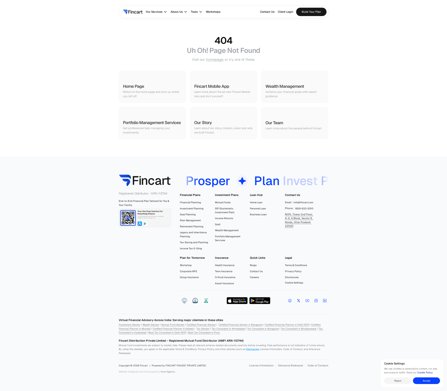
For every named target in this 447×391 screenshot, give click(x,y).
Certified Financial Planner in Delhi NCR (287, 324)
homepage (214, 59)
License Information (261, 365)
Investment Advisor (129, 324)
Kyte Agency (168, 371)
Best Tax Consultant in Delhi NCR (167, 332)
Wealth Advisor (150, 324)
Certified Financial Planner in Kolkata (173, 328)
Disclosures (252, 349)
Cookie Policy (425, 372)
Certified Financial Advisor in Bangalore (241, 324)
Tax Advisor (203, 328)
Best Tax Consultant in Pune (204, 332)
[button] (184, 300)
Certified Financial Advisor (201, 324)
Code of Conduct (317, 365)
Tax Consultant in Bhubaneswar (299, 328)
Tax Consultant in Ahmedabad (228, 328)
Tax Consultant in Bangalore (263, 328)
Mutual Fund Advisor (173, 324)
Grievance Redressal (290, 365)
